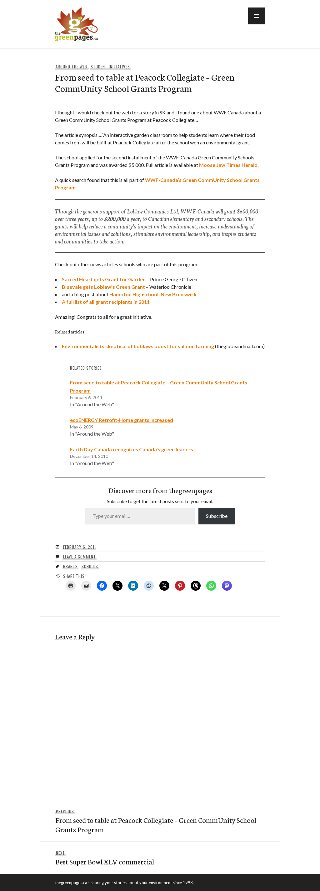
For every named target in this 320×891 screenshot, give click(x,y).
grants (70, 566)
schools (90, 566)
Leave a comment (79, 556)
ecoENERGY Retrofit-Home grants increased (121, 420)
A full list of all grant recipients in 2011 (106, 302)
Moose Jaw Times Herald (228, 165)
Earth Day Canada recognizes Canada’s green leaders (131, 449)
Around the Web (71, 66)
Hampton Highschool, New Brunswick (153, 294)
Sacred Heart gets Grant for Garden (104, 279)
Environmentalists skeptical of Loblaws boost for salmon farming (138, 346)
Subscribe (217, 516)
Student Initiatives (110, 66)
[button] (256, 16)
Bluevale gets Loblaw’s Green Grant (103, 287)
